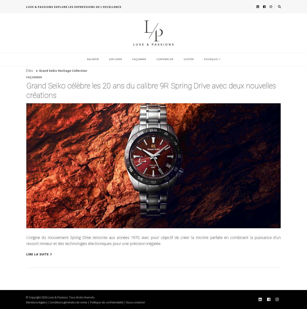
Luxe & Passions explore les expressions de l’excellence (73, 7)
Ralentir (93, 59)
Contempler (164, 59)
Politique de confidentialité (106, 302)
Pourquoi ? (212, 59)
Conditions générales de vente (68, 302)
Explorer (115, 59)
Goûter (189, 59)
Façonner (139, 59)
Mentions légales (36, 302)
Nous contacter (135, 302)
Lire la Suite (37, 254)
